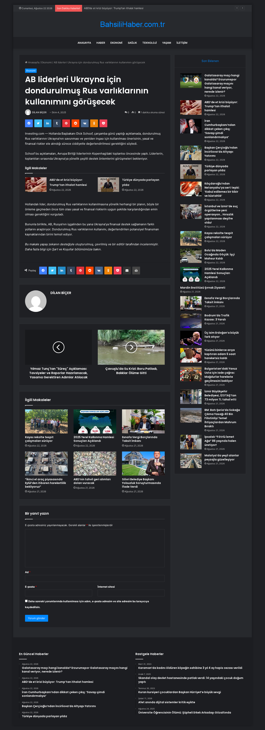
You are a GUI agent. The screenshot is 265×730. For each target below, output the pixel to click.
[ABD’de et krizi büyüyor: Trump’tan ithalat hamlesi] (36, 184)
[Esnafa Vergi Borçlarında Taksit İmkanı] (143, 421)
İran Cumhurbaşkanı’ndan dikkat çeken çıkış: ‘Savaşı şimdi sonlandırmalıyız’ (219, 129)
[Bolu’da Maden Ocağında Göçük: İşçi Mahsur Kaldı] (191, 255)
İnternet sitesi (106, 586)
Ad (27, 572)
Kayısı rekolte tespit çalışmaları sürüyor (39, 439)
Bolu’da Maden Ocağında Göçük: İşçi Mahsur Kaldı (219, 254)
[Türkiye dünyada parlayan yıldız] (108, 184)
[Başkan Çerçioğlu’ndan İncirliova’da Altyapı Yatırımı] (191, 153)
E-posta (31, 586)
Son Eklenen (210, 61)
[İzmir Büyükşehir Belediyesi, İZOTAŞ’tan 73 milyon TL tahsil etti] (191, 396)
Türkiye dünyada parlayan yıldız (216, 168)
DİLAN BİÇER (39, 112)
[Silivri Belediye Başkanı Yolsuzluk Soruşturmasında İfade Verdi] (143, 464)
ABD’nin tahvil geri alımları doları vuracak (92, 481)
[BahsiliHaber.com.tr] (132, 24)
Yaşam (166, 42)
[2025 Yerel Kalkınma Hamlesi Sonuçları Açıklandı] (95, 421)
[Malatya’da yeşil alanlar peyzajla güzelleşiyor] (191, 460)
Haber (100, 42)
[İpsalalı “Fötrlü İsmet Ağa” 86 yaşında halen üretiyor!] (191, 442)
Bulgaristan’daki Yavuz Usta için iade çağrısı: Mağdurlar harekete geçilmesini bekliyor (220, 375)
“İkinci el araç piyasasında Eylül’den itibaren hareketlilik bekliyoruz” (45, 483)
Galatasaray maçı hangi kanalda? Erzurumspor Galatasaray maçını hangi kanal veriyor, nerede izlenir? (221, 83)
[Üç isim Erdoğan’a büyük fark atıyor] (191, 338)
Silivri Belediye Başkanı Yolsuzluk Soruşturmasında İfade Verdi (141, 483)
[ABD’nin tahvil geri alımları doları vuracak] (95, 464)
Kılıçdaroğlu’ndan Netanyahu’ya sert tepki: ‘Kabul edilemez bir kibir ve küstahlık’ (222, 190)
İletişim (182, 42)
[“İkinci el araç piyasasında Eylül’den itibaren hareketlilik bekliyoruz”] (46, 464)
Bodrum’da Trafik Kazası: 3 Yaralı (216, 317)
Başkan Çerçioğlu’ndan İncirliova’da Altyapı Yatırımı (220, 152)
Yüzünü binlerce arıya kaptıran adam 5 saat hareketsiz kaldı (220, 354)
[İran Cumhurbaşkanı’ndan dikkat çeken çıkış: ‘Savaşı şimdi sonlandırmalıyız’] (191, 126)
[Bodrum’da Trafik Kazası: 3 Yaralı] (191, 320)
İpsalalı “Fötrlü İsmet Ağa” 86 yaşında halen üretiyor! (220, 441)
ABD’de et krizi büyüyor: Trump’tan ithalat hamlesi (113, 8)
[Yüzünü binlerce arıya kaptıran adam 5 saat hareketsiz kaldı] (191, 355)
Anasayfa (84, 42)
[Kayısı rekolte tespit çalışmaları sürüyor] (46, 421)
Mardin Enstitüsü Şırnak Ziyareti (202, 288)
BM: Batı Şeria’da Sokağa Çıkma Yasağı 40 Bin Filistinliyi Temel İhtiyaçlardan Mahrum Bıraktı (222, 418)
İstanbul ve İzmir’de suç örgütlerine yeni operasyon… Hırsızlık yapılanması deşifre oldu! (221, 214)
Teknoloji (149, 42)
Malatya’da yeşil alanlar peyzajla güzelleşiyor (221, 457)
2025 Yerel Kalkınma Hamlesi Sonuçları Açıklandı (94, 439)
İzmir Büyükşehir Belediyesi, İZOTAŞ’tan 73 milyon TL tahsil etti (220, 395)
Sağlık (132, 42)
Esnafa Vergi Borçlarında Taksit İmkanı (139, 439)
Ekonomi (116, 42)
